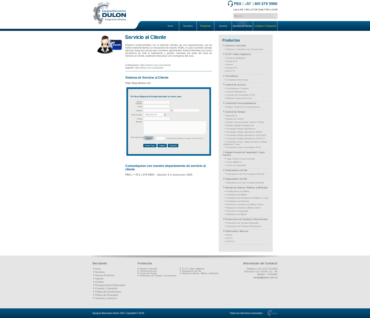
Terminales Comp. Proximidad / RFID (243, 147)
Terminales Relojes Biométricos (241, 129)
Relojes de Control (234, 119)
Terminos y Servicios (106, 298)
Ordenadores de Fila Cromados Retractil (245, 174)
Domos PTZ (232, 68)
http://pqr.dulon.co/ (138, 82)
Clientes (99, 282)
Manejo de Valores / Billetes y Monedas (246, 187)
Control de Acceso (235, 84)
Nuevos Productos (104, 275)
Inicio (170, 26)
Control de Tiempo (235, 112)
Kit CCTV (230, 71)
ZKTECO (230, 241)
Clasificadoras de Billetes (238, 191)
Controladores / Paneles (237, 88)
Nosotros (188, 26)
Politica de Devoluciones (108, 291)
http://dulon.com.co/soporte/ (149, 67)
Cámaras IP (231, 61)
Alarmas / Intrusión (235, 45)
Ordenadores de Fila (236, 170)
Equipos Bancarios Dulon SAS (108, 313)
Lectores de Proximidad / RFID (240, 95)
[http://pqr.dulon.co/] (168, 121)
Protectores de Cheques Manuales (242, 223)
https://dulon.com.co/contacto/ (155, 65)
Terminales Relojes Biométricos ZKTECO (245, 138)
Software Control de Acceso (239, 98)
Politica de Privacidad (106, 295)
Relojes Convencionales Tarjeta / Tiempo (245, 122)
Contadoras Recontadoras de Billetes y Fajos (247, 198)
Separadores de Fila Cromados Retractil (245, 183)
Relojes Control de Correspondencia (243, 107)
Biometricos (231, 115)
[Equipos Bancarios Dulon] (109, 13)
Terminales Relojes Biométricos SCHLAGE (246, 135)
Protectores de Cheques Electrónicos (243, 226)
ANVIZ (229, 235)
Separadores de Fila (236, 179)
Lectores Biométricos (236, 92)
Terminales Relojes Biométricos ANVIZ (244, 132)
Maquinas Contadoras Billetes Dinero (243, 208)
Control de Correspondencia (240, 103)
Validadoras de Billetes (236, 214)
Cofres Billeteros (234, 162)
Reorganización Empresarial (110, 285)
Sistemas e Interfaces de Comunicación (244, 49)
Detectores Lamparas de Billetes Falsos (245, 204)
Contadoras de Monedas (237, 201)
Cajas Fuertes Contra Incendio (240, 159)
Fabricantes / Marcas (236, 231)
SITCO (229, 238)
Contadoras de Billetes (236, 194)
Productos (205, 26)
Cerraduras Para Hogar (237, 80)
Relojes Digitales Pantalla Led (240, 125)
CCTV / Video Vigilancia (238, 54)
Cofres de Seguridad (236, 165)
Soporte (223, 26)
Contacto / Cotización (265, 26)
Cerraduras (231, 76)
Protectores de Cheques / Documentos (246, 219)
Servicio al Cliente (242, 26)
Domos (229, 64)
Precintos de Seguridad (237, 211)
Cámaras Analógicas (236, 58)
